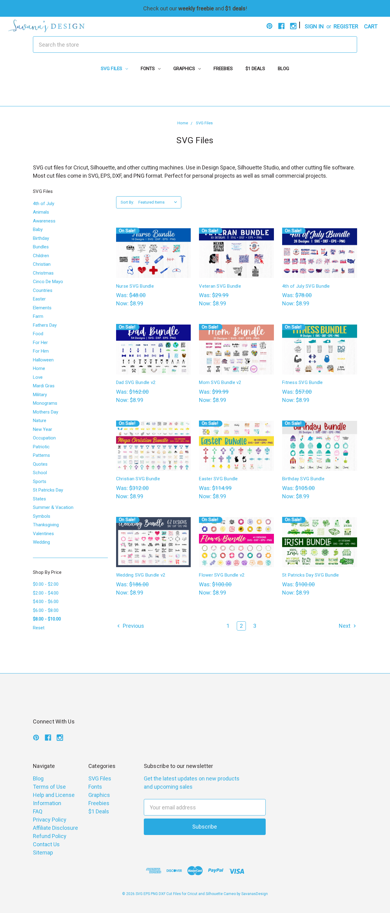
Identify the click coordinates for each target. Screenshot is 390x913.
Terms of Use (49, 786)
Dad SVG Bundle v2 (135, 382)
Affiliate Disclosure (55, 828)
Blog (283, 68)
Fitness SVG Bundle (302, 382)
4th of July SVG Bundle (306, 286)
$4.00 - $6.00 (45, 601)
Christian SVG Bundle (138, 478)
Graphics (184, 68)
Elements (42, 308)
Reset (38, 628)
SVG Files (112, 68)
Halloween (43, 360)
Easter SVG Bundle (218, 478)
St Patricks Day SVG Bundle (310, 575)
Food (38, 333)
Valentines (43, 533)
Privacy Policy (49, 819)
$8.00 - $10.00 (47, 619)
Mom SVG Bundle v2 (220, 382)
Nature (39, 420)
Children (41, 255)
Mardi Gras (44, 386)
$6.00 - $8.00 (45, 610)
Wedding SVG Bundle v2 (140, 575)
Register (346, 26)
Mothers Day (45, 412)
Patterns (41, 455)
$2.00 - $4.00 (45, 593)
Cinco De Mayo (48, 281)
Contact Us (46, 844)
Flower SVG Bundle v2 (221, 575)
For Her (40, 342)
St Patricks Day (48, 490)
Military (40, 394)
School (40, 472)
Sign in (314, 26)
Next (345, 626)
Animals (41, 212)
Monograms (45, 403)
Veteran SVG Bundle (220, 286)
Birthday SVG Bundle (303, 478)
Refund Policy (49, 836)
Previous (133, 626)
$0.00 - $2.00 (45, 584)
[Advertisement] (195, 92)
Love (38, 377)
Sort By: (127, 202)
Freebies (223, 68)
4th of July (43, 203)
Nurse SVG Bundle (135, 286)
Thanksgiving (46, 525)
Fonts (148, 68)
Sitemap (43, 852)
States (39, 499)
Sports (39, 481)
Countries (42, 290)
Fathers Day (45, 325)
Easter (39, 299)
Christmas (43, 273)
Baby (38, 229)
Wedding (41, 542)
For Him (41, 351)
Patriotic (41, 446)
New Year (42, 429)
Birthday (41, 238)
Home (39, 368)
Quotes (40, 464)
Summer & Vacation (53, 507)
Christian (42, 264)
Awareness (44, 221)
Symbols (41, 516)
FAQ (37, 811)
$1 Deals (255, 68)
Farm (38, 316)
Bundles (41, 247)
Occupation (44, 438)
